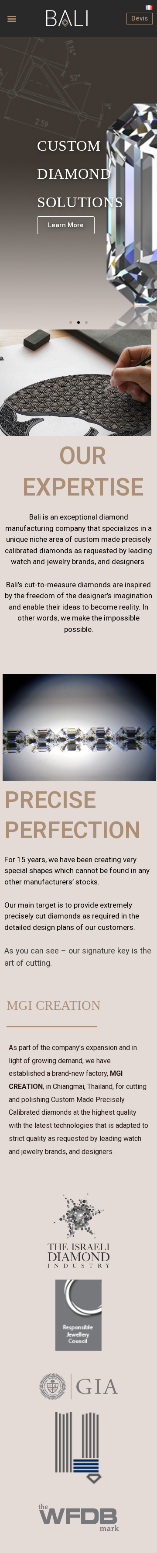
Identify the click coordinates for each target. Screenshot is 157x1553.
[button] (12, 18)
